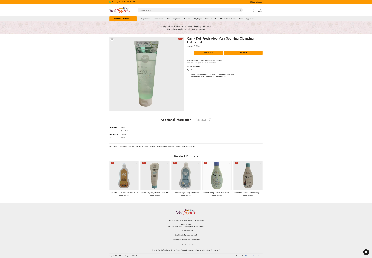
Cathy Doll (187, 29)
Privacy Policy (175, 250)
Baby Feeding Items (173, 19)
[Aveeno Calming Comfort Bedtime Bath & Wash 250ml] (217, 175)
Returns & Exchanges (187, 250)
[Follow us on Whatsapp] (193, 244)
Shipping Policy (200, 250)
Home (168, 29)
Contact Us (217, 250)
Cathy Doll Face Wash (198, 29)
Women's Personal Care (187, 146)
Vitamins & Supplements (246, 19)
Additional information (176, 119)
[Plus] (192, 52)
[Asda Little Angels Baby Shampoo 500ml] (124, 175)
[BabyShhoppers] (186, 212)
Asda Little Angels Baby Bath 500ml (186, 192)
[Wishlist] (112, 39)
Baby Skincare (145, 19)
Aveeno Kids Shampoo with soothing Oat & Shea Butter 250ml (248, 192)
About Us (209, 250)
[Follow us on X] (179, 244)
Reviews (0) (203, 119)
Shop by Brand (177, 29)
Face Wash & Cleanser (163, 146)
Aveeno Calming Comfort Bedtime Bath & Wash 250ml (217, 192)
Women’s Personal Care (227, 19)
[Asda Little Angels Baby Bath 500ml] (186, 175)
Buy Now (243, 53)
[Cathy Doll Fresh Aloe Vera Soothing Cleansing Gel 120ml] (146, 74)
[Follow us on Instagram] (189, 244)
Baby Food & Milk (210, 19)
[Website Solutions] (254, 256)
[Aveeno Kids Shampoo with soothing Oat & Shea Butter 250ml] (248, 175)
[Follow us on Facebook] (182, 244)
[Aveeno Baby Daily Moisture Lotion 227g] (155, 175)
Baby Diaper (198, 19)
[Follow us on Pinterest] (186, 244)
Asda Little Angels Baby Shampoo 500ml (124, 192)
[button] (366, 252)
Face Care (152, 146)
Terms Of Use (156, 250)
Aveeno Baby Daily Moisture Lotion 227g (155, 192)
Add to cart (209, 53)
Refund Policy (165, 250)
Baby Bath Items (158, 19)
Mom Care (187, 19)
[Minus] (192, 54)
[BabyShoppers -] (119, 10)
